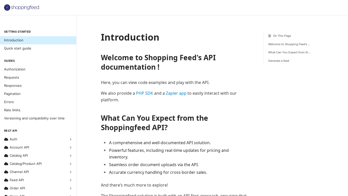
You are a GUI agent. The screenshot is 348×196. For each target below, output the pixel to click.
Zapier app (176, 93)
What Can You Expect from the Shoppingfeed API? (293, 52)
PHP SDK (144, 93)
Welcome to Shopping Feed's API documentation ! (293, 44)
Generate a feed (278, 61)
